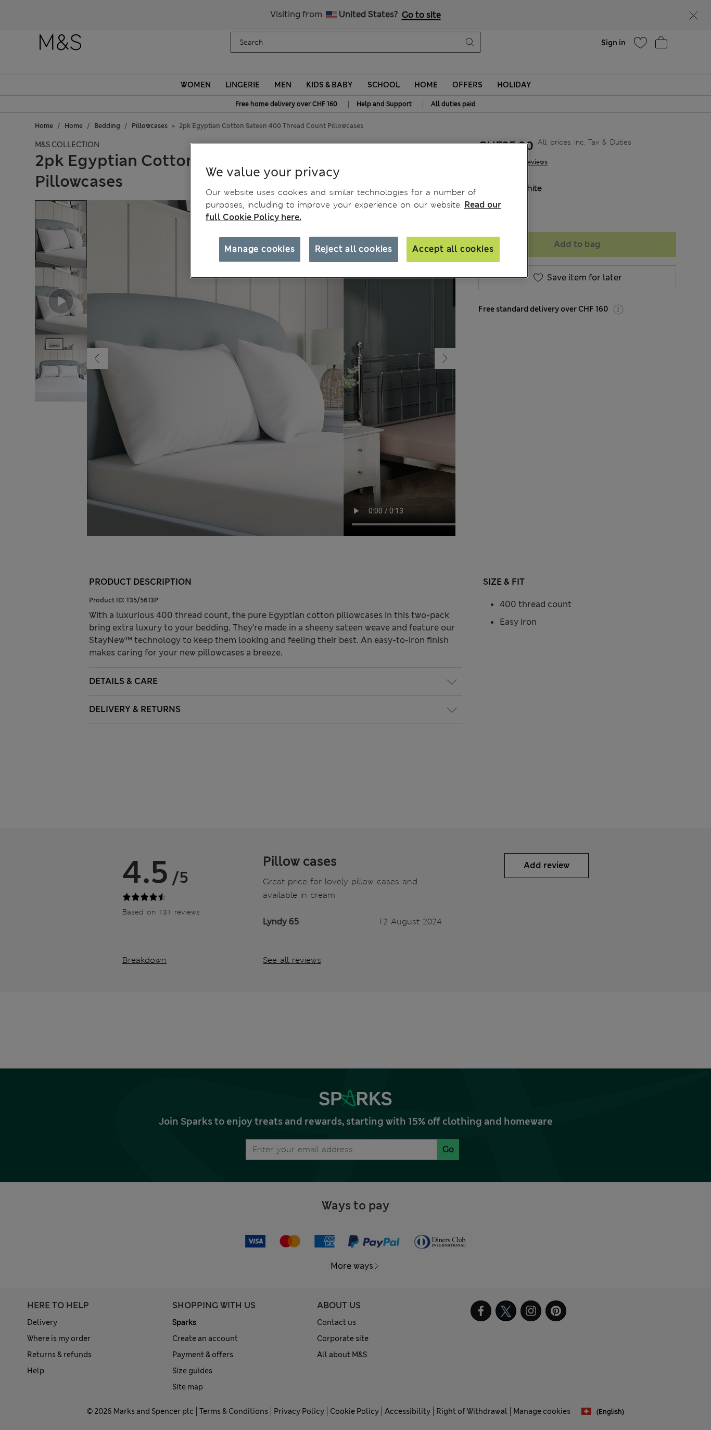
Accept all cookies (452, 248)
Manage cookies (259, 248)
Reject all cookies (353, 248)
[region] (359, 210)
